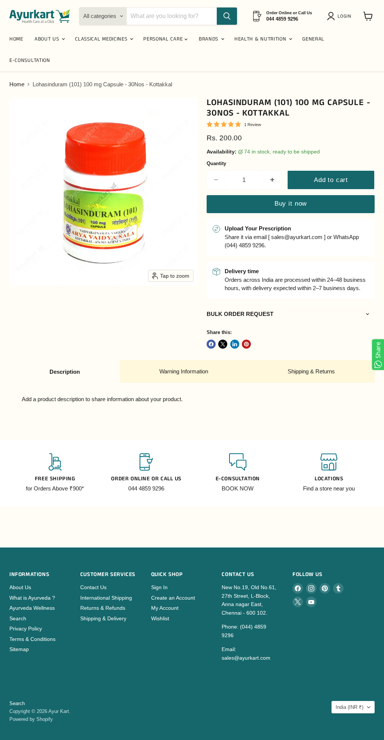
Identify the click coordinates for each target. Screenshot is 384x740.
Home (16, 84)
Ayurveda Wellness (32, 608)
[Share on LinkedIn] (234, 344)
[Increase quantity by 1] (272, 180)
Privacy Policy (25, 629)
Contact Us (93, 587)
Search (17, 618)
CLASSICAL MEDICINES (102, 39)
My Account (164, 608)
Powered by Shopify (31, 719)
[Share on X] (222, 344)
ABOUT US (47, 39)
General (313, 39)
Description (65, 371)
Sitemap (19, 649)
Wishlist (160, 618)
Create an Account (173, 598)
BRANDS (209, 39)
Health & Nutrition (261, 39)
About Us (20, 587)
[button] (340, 16)
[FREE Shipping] (55, 472)
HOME (16, 39)
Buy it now (290, 203)
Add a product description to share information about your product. (102, 399)
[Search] (227, 16)
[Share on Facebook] (211, 344)
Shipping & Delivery (103, 618)
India (349, 707)
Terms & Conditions (32, 639)
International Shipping (106, 598)
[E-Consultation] (238, 472)
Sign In (159, 587)
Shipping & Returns (311, 371)
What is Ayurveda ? (32, 598)
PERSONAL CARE (163, 39)
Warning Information (183, 371)
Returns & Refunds (102, 608)
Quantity (216, 163)
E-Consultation (29, 60)
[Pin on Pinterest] (246, 344)
